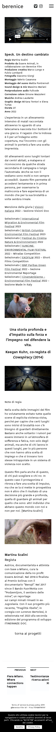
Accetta (19, 727)
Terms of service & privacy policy (26, 705)
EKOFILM (28, 257)
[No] (52, 721)
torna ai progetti (28, 634)
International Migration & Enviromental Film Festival (24, 222)
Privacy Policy (34, 727)
